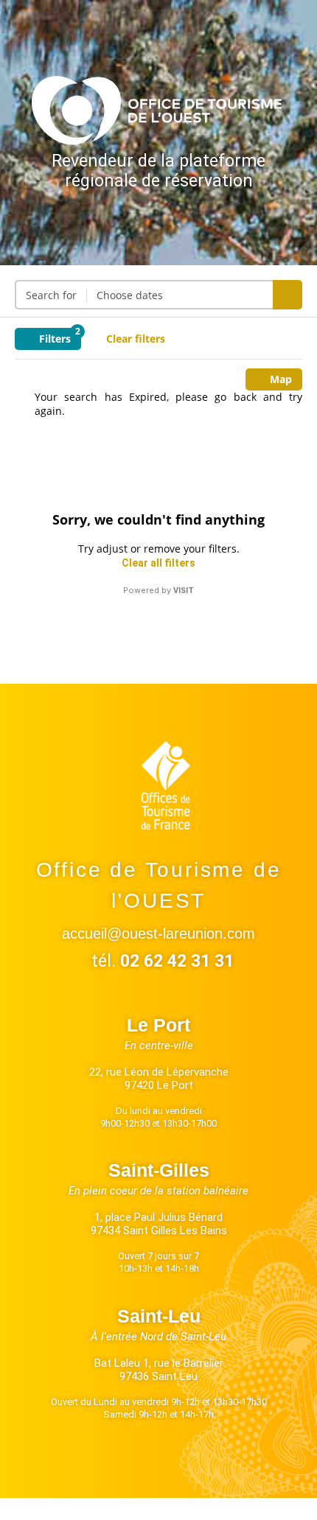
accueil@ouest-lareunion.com (158, 933)
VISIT (183, 590)
